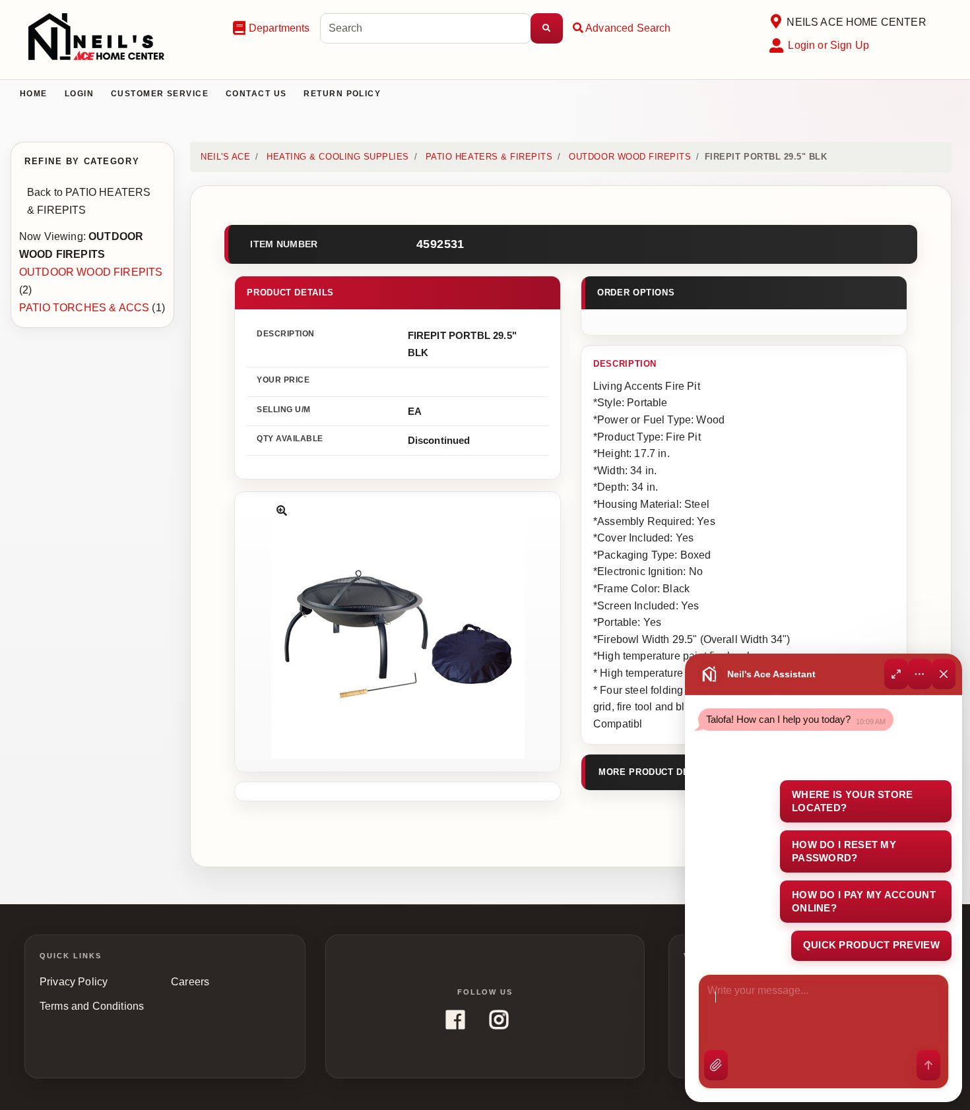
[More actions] (920, 674)
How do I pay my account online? (864, 901)
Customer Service (160, 93)
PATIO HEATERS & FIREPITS (489, 157)
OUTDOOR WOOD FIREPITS (90, 272)
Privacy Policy (74, 981)
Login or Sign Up (828, 45)
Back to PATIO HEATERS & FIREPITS (88, 201)
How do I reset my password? (844, 851)
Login (79, 93)
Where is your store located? (852, 801)
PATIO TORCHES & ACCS (84, 307)
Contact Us (256, 93)
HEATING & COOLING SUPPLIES (338, 157)
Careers (190, 981)
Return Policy (342, 93)
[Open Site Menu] (776, 22)
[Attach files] (716, 1065)
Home (34, 93)
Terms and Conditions (92, 1006)
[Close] (943, 674)
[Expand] (896, 674)
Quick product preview (871, 944)
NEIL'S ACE (225, 157)
